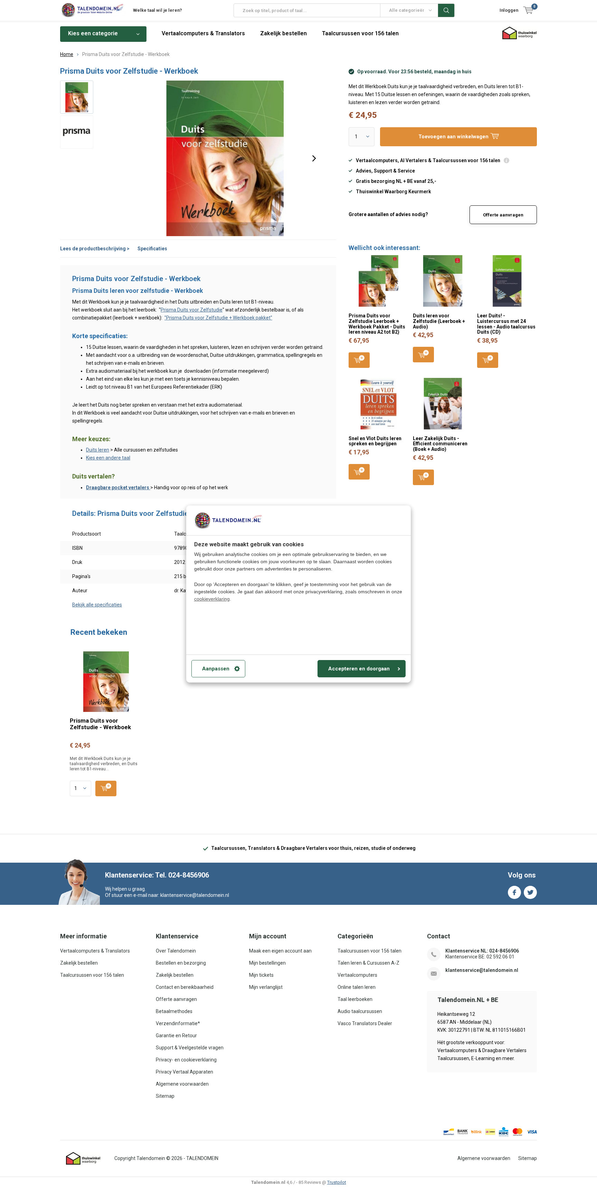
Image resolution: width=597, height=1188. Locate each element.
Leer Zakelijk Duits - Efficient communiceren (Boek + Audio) (440, 444)
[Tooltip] (506, 161)
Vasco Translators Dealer (365, 1023)
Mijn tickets (261, 975)
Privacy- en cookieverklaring (186, 1059)
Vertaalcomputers (357, 975)
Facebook (514, 892)
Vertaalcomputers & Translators (203, 33)
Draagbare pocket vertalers (118, 487)
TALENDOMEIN (202, 1158)
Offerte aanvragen (503, 214)
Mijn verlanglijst (266, 987)
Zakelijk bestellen (283, 33)
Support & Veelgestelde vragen (190, 1047)
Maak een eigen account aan (280, 951)
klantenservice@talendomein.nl (481, 970)
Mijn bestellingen (267, 963)
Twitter (530, 892)
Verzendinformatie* (178, 1023)
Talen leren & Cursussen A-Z (368, 963)
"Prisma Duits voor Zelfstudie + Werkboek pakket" (218, 318)
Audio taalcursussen (360, 1011)
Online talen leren (357, 987)
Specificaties (152, 248)
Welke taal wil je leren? (157, 10)
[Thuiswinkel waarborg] (83, 1158)
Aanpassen (215, 669)
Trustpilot (336, 1182)
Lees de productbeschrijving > (95, 248)
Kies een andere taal (108, 458)
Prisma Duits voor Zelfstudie (191, 310)
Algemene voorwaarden (182, 1084)
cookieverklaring (212, 599)
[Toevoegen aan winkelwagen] (105, 788)
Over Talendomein (176, 951)
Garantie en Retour (176, 1035)
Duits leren (97, 450)
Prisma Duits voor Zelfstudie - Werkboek (100, 724)
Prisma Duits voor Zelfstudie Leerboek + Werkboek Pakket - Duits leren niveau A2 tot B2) (377, 324)
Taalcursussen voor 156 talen (360, 33)
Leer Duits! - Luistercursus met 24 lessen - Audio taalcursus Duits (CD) (506, 324)
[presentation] (314, 158)
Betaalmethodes (174, 1011)
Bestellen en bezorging (181, 963)
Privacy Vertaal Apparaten (184, 1072)
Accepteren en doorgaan (359, 669)
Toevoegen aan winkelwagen (359, 360)
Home (66, 54)
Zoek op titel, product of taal (446, 10)
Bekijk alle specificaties (97, 604)
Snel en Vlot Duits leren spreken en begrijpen (375, 441)
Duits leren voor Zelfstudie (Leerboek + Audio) (439, 321)
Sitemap (165, 1096)
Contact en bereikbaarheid (185, 987)
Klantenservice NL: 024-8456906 (482, 951)
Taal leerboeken (355, 999)
